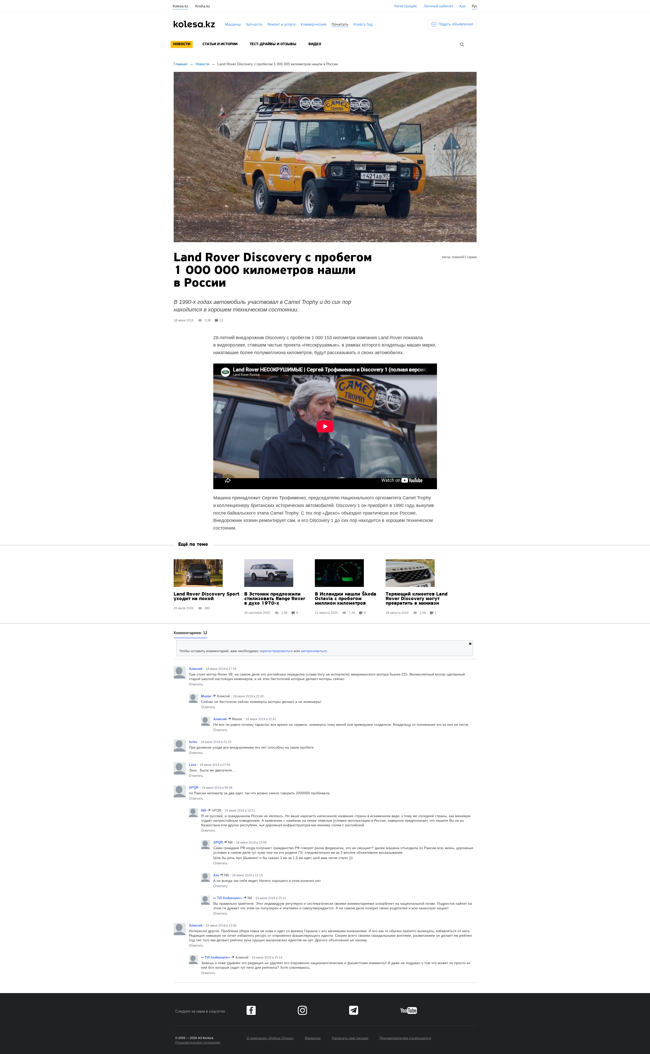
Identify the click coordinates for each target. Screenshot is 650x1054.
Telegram (353, 1010)
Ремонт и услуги (281, 24)
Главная (180, 64)
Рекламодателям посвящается (405, 1038)
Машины (233, 24)
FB (251, 1010)
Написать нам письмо (350, 1038)
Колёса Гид (362, 24)
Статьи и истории (219, 44)
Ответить (196, 684)
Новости (181, 44)
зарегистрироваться (276, 651)
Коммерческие (314, 24)
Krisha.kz (202, 6)
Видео (314, 44)
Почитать (340, 24)
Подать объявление (455, 24)
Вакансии (313, 1038)
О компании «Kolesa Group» (270, 1038)
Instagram (302, 1010)
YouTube (408, 1010)
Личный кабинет (438, 6)
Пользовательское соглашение (197, 1042)
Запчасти (254, 24)
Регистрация (405, 6)
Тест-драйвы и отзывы (273, 44)
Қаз (463, 6)
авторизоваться (314, 651)
